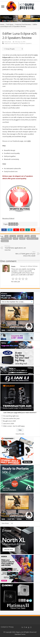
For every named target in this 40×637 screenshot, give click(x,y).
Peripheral (22, 43)
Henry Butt (7, 42)
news (33, 236)
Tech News (9, 24)
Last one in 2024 (8, 423)
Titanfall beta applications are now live (15, 248)
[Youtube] (28, 627)
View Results (20, 434)
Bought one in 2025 (9, 421)
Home (2, 24)
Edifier (20, 236)
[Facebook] (24, 627)
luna (27, 236)
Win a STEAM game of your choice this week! (25, 254)
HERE (29, 141)
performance (6, 238)
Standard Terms (20, 634)
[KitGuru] (20, 5)
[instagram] (31, 627)
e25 (7, 236)
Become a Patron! (8, 218)
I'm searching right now (11, 416)
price (15, 238)
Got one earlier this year (11, 418)
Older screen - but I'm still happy (14, 426)
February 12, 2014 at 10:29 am (29, 266)
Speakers (29, 43)
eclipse (13, 236)
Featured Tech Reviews (23, 24)
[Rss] (22, 627)
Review (22, 238)
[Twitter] (26, 627)
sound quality (33, 238)
